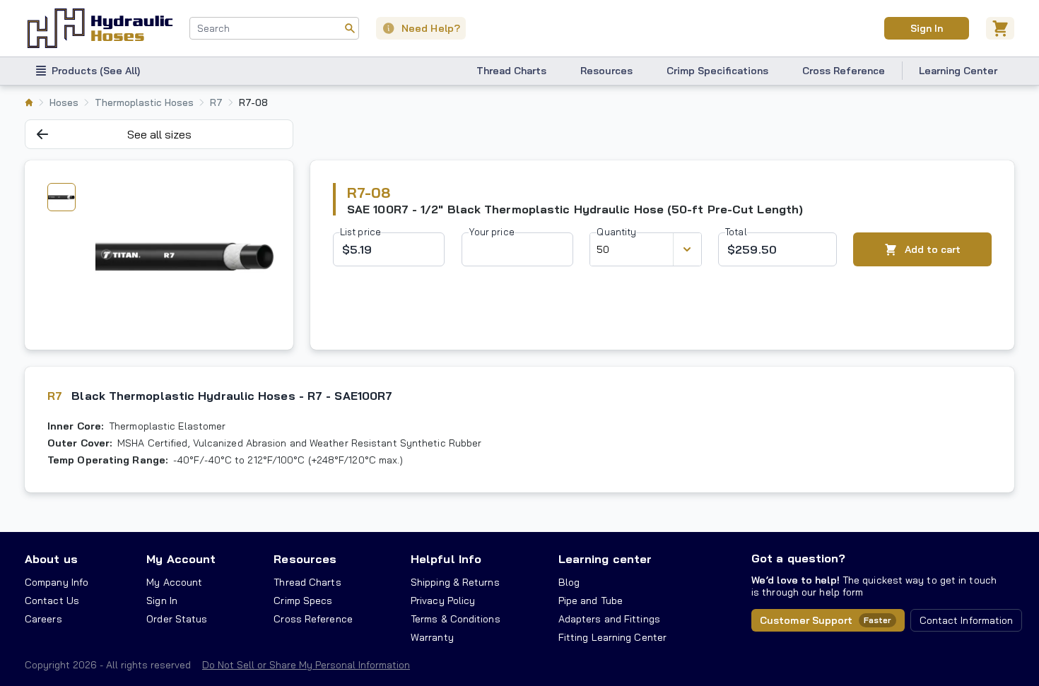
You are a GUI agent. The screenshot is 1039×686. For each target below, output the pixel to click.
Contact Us (52, 600)
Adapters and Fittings (609, 619)
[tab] (61, 197)
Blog (569, 582)
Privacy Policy (443, 600)
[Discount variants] (687, 249)
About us (51, 559)
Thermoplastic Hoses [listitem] (144, 102)
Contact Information (967, 620)
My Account (181, 559)
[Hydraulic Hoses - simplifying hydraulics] (100, 28)
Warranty (432, 637)
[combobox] (274, 28)
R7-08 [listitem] (253, 102)
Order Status (176, 619)
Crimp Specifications (717, 70)
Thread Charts (511, 70)
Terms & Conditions (455, 619)
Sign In (926, 28)
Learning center (605, 559)
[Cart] (1000, 28)
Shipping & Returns (455, 582)
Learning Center (958, 70)
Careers (43, 619)
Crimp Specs (303, 600)
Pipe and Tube (590, 600)
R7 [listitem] (216, 102)
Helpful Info (446, 559)
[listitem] (29, 102)
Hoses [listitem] (63, 102)
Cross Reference (843, 70)
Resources (606, 70)
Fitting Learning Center (612, 637)
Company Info (56, 582)
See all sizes (159, 134)
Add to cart (933, 249)
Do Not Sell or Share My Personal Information (306, 664)
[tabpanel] (185, 255)
